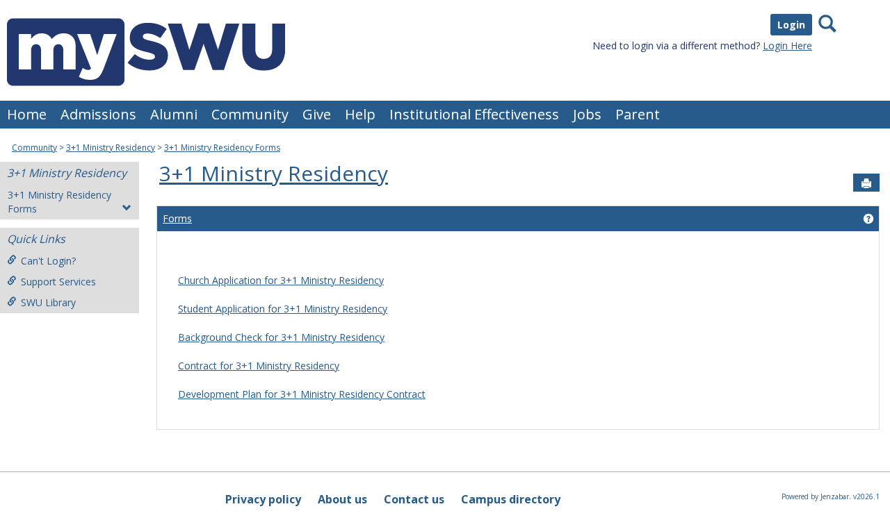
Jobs (587, 114)
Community (250, 114)
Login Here (787, 45)
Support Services (58, 281)
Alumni (173, 114)
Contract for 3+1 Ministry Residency (258, 365)
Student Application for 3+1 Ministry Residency (282, 308)
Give (316, 114)
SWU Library (48, 302)
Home (27, 114)
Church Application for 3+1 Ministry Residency (281, 280)
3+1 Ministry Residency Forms (222, 147)
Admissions (98, 114)
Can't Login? (48, 260)
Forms (177, 218)
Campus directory (510, 499)
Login (791, 24)
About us (342, 499)
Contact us (414, 499)
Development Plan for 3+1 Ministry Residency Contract (302, 394)
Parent (637, 114)
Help (360, 114)
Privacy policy (263, 499)
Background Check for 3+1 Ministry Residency (281, 337)
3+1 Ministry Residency (110, 147)
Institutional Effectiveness (474, 114)
